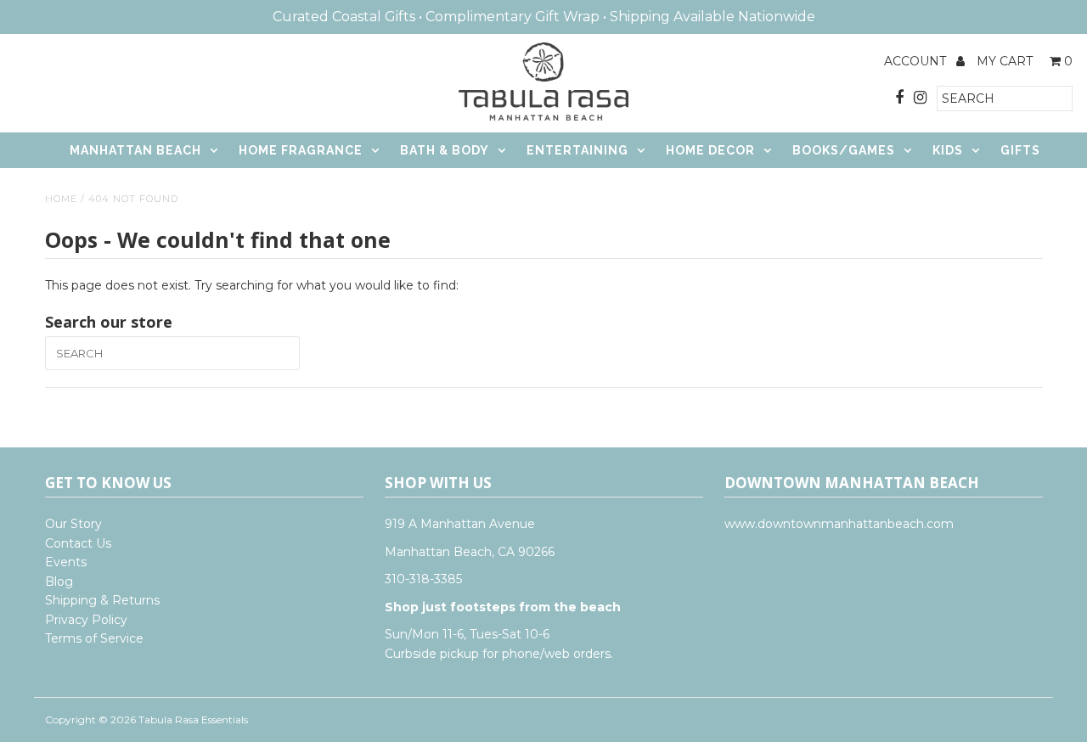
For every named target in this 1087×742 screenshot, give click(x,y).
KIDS (947, 150)
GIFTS (1020, 150)
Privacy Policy (86, 619)
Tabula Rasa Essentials (193, 719)
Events (66, 562)
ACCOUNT (916, 61)
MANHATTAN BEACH (135, 150)
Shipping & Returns (102, 600)
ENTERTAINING (577, 150)
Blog (59, 581)
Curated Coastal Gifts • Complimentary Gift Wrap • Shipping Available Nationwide (544, 16)
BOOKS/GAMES (843, 150)
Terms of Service (94, 638)
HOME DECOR (710, 150)
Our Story (73, 523)
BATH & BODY (444, 150)
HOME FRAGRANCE (301, 150)
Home (61, 199)
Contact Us (78, 543)
